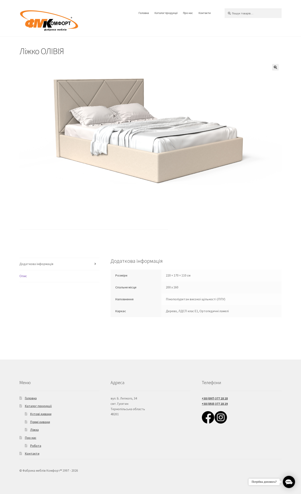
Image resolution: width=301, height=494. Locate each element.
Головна (144, 13)
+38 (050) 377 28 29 (215, 404)
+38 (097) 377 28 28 (215, 398)
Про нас (188, 13)
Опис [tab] (23, 276)
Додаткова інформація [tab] (36, 264)
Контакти (205, 13)
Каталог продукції (166, 13)
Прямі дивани (40, 422)
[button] (275, 67)
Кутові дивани (40, 414)
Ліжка (34, 430)
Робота (35, 446)
